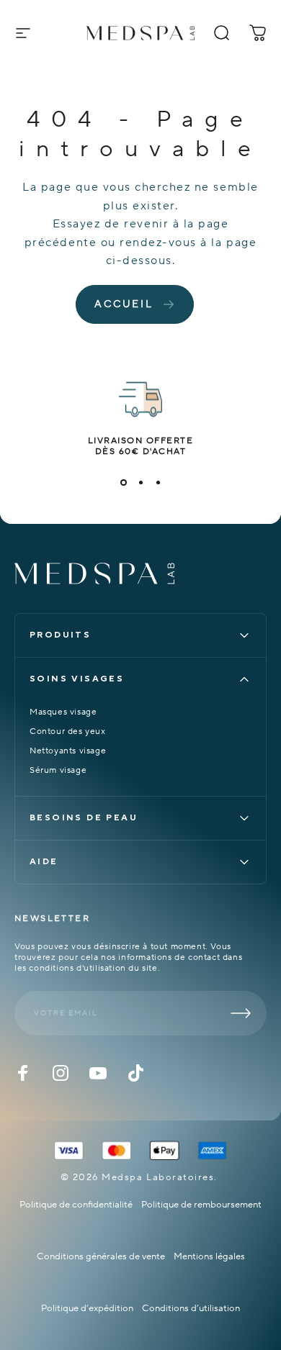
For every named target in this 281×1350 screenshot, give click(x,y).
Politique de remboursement (201, 1204)
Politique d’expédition (87, 1308)
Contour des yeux (68, 731)
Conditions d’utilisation (191, 1308)
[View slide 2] (140, 482)
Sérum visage (58, 770)
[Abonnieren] (240, 1013)
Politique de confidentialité (76, 1204)
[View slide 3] (157, 482)
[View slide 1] (123, 482)
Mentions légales (209, 1256)
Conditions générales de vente (101, 1256)
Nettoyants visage (68, 751)
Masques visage (63, 712)
